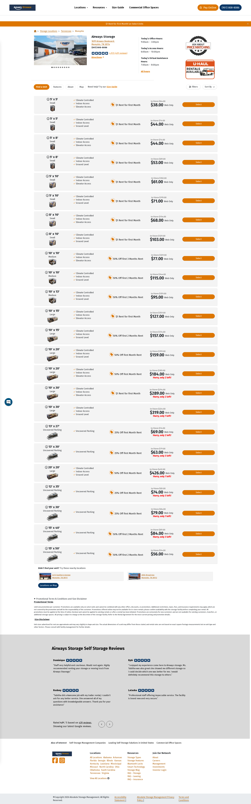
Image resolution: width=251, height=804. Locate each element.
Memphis (79, 31)
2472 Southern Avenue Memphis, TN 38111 (61, 576)
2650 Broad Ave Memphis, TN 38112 (149, 576)
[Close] (248, 23)
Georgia (101, 760)
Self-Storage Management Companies (87, 743)
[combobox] (210, 86)
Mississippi (116, 763)
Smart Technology (136, 767)
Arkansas (117, 757)
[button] (60, 50)
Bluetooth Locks (135, 763)
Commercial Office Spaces (144, 7)
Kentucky (94, 763)
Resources (99, 7)
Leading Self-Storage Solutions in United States (131, 743)
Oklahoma (95, 770)
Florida (93, 760)
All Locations (96, 757)
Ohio (117, 767)
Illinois (110, 760)
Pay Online (209, 7)
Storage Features (135, 760)
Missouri (94, 767)
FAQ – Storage (134, 773)
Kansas (117, 760)
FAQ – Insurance (135, 779)
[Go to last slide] (36, 50)
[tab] (52, 67)
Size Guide (118, 7)
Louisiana (104, 763)
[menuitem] (81, 7)
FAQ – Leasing (134, 776)
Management (159, 763)
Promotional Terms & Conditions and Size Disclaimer (61, 599)
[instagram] (61, 762)
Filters (195, 87)
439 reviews (85, 722)
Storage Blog (133, 770)
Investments (159, 767)
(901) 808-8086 (230, 7)
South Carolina (108, 770)
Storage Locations (48, 31)
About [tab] (70, 87)
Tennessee (66, 31)
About (155, 757)
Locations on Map (48, 585)
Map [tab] (81, 87)
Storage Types (134, 757)
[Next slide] (85, 50)
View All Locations (98, 778)
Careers (156, 760)
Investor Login (159, 770)
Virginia (105, 773)
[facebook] (55, 762)
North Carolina (106, 767)
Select (199, 104)
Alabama (107, 757)
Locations (80, 7)
